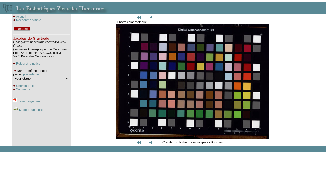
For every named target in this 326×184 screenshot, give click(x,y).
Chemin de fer (26, 86)
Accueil (21, 16)
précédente (31, 74)
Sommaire (23, 89)
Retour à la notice (28, 63)
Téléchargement (29, 101)
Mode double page (32, 110)
